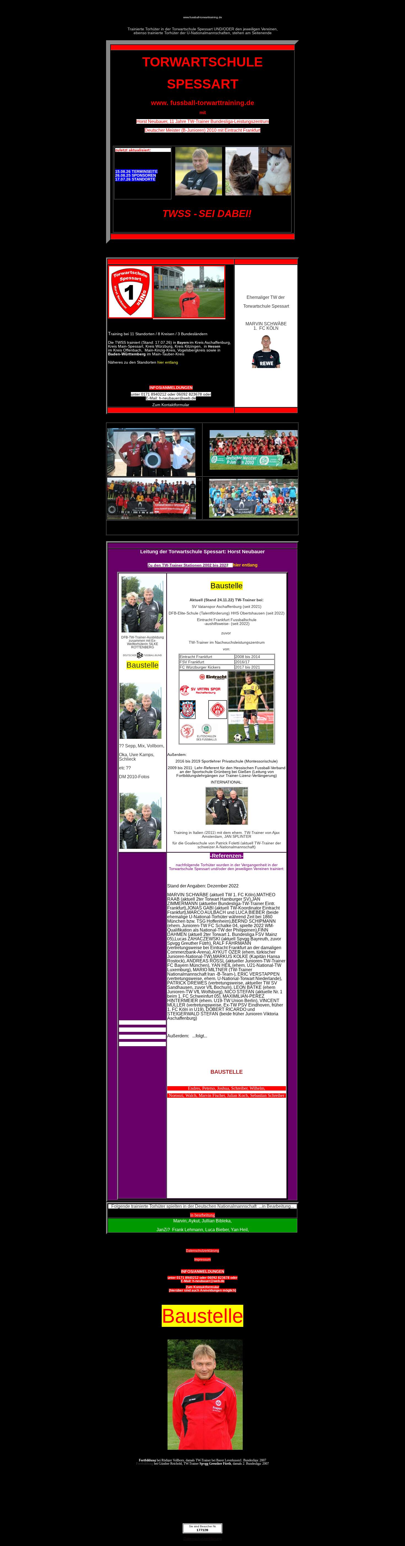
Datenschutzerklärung (202, 1538)
